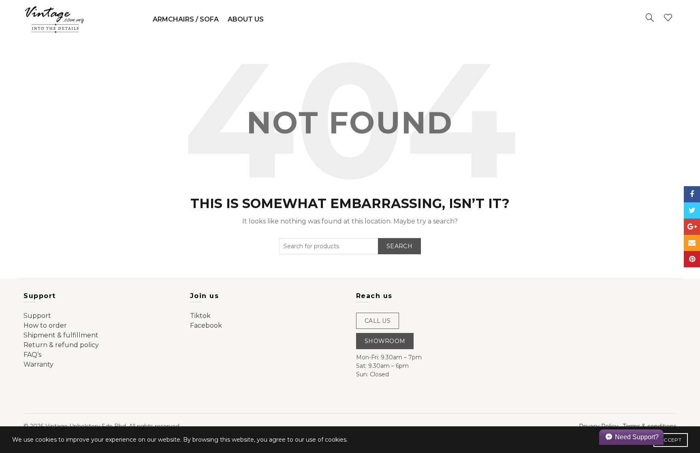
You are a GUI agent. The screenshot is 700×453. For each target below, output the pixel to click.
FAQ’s (32, 355)
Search (399, 246)
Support (37, 316)
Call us (378, 320)
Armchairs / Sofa (186, 19)
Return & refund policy (61, 345)
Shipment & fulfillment (60, 335)
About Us (246, 19)
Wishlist (668, 17)
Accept (670, 440)
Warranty (38, 364)
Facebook (206, 325)
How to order (45, 325)
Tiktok (200, 316)
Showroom (385, 341)
